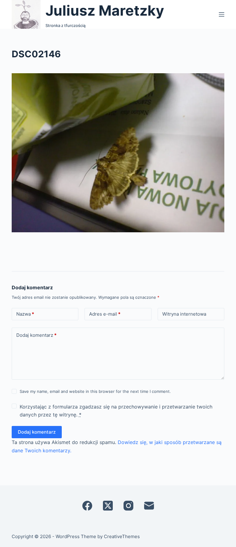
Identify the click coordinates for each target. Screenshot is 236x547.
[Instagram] (128, 506)
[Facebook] (87, 506)
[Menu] (221, 14)
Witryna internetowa (184, 314)
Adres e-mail (104, 314)
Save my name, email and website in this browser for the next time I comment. (95, 391)
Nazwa (25, 314)
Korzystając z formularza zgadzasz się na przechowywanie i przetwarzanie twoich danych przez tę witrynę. (116, 411)
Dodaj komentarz (36, 335)
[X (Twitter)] (108, 506)
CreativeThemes (122, 536)
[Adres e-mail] (149, 506)
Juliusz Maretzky (104, 10)
